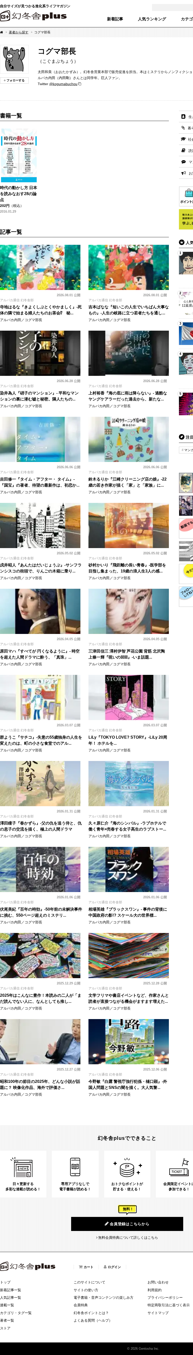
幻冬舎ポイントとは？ (91, 1313)
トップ (5, 1282)
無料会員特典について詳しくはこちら (128, 1237)
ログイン (114, 1267)
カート (88, 1267)
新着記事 (115, 19)
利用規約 (155, 1290)
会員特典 (81, 1305)
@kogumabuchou (63, 84)
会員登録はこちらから (130, 1224)
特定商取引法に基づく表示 (169, 1305)
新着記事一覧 (10, 1290)
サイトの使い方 (86, 1290)
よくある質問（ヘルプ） (93, 1320)
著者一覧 (7, 1320)
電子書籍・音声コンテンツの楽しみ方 (103, 1297)
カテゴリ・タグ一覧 (16, 1313)
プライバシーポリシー (165, 1297)
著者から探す (18, 32)
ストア (5, 1328)
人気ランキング (152, 19)
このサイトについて (89, 1282)
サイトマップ (158, 1313)
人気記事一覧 (10, 1297)
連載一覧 (7, 1305)
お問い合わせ (158, 1282)
